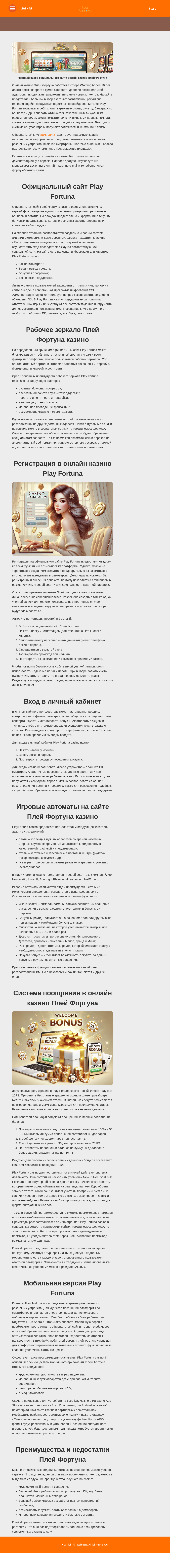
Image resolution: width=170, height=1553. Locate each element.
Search (153, 8)
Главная (26, 8)
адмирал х (47, 134)
